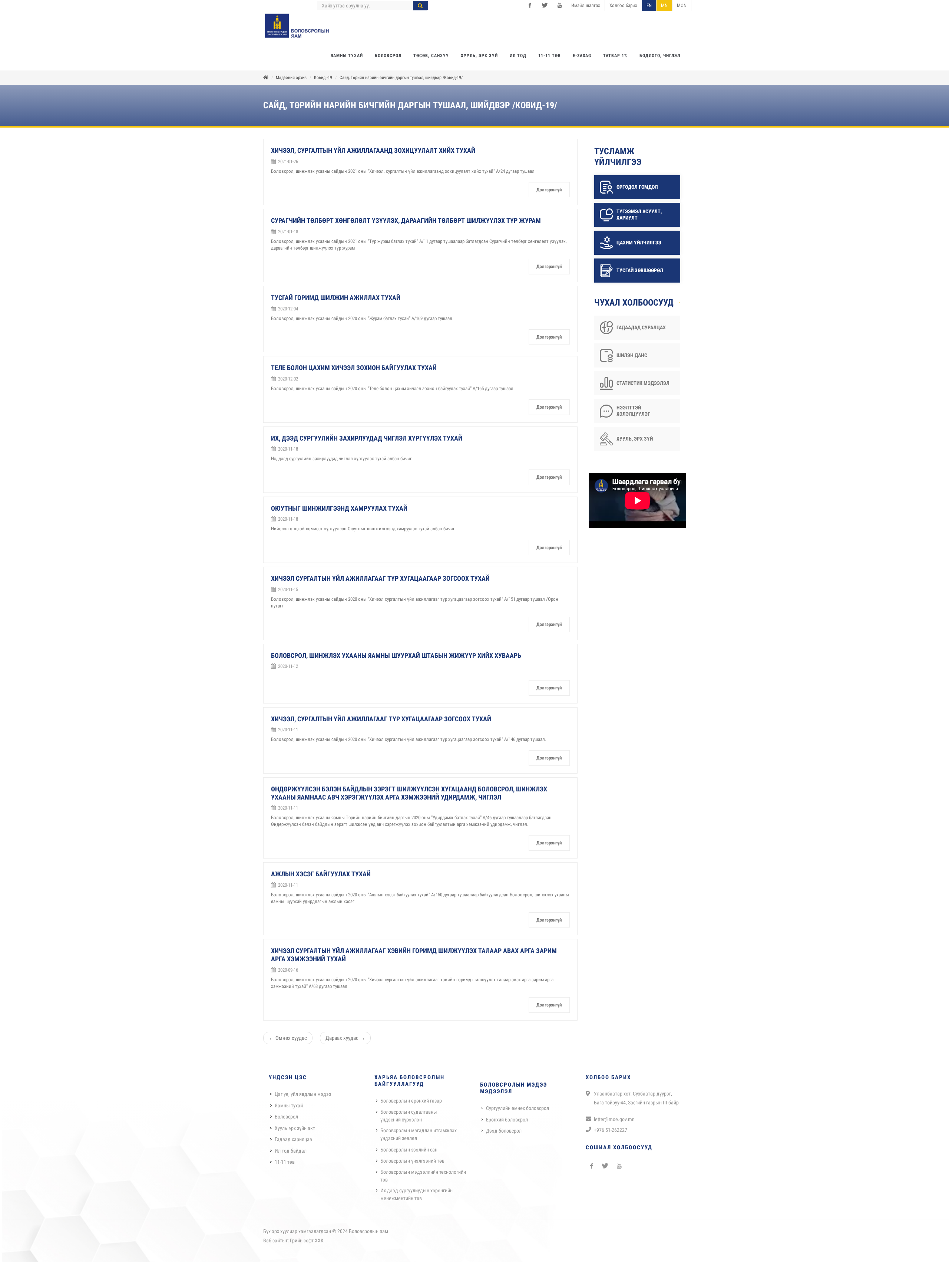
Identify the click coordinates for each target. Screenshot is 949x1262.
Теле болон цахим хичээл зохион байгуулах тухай (354, 368)
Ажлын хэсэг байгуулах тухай (321, 874)
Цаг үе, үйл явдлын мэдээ (303, 1094)
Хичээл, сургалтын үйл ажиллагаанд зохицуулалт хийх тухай (373, 150)
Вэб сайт (272, 1240)
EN (649, 5)
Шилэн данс (631, 355)
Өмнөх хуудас (288, 1038)
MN (664, 5)
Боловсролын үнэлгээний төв (412, 1161)
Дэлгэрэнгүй (549, 189)
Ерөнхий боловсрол (507, 1120)
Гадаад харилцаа (293, 1139)
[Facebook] (529, 5)
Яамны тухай (289, 1105)
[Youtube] (559, 5)
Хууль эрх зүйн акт (295, 1128)
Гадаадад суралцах (641, 327)
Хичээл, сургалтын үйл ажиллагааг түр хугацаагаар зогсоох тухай (381, 719)
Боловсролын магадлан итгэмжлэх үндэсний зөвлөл (418, 1134)
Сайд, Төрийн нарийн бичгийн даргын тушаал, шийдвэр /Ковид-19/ (401, 77)
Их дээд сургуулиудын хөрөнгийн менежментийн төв (416, 1194)
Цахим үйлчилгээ (638, 243)
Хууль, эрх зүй (634, 439)
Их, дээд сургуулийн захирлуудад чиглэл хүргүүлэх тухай (366, 438)
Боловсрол (286, 1117)
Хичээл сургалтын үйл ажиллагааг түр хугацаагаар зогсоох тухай (380, 578)
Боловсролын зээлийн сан (408, 1150)
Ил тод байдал (291, 1151)
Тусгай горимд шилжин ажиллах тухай (335, 298)
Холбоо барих (623, 5)
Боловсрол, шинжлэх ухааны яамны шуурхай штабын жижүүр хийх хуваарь (396, 655)
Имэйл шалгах (585, 5)
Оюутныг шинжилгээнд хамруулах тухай (339, 508)
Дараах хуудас (345, 1038)
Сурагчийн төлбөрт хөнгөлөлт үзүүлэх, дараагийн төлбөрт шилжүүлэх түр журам (406, 220)
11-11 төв (285, 1162)
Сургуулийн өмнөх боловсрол (517, 1108)
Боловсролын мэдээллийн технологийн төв (423, 1176)
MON (682, 5)
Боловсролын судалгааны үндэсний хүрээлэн (408, 1116)
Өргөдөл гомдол (637, 187)
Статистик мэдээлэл (642, 383)
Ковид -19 (323, 77)
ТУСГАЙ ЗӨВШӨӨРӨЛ (639, 270)
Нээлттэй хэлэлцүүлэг (633, 411)
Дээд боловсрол (504, 1131)
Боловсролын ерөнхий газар (411, 1101)
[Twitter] (544, 5)
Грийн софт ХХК (307, 1240)
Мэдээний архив (291, 77)
